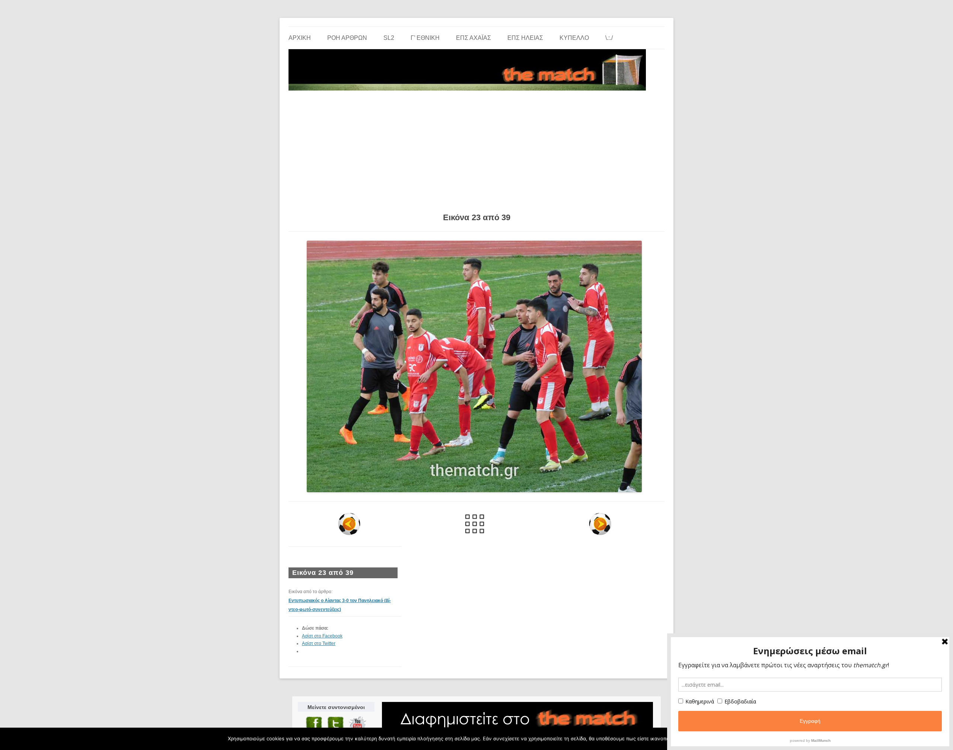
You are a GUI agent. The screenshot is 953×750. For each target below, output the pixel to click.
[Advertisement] (476, 149)
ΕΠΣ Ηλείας (525, 38)
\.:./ (609, 38)
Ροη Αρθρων (347, 38)
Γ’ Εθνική (425, 38)
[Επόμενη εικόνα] (600, 524)
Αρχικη (300, 38)
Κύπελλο (574, 38)
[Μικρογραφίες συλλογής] (475, 524)
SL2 (388, 38)
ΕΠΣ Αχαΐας (473, 38)
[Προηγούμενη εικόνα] (349, 524)
